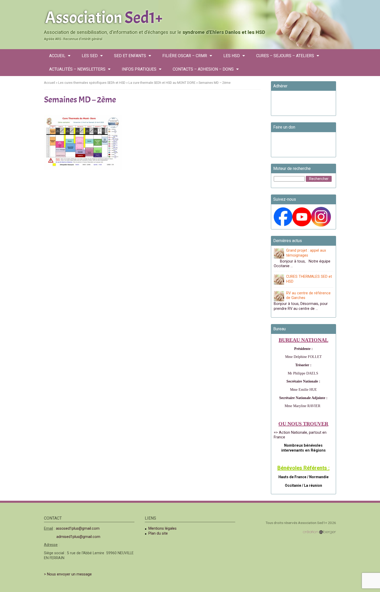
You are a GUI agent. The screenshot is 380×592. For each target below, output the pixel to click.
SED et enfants (130, 55)
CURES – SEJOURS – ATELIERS (285, 55)
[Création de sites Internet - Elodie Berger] (319, 532)
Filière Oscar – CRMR (184, 55)
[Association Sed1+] (190, 16)
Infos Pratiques (139, 69)
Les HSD (231, 55)
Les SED (90, 55)
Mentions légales (162, 528)
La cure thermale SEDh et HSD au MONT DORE (161, 83)
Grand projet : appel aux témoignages (306, 253)
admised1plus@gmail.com (78, 537)
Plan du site (158, 533)
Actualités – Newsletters (77, 69)
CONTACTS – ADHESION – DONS (203, 69)
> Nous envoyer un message (68, 574)
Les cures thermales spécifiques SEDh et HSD (91, 83)
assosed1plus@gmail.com (78, 528)
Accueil (57, 55)
